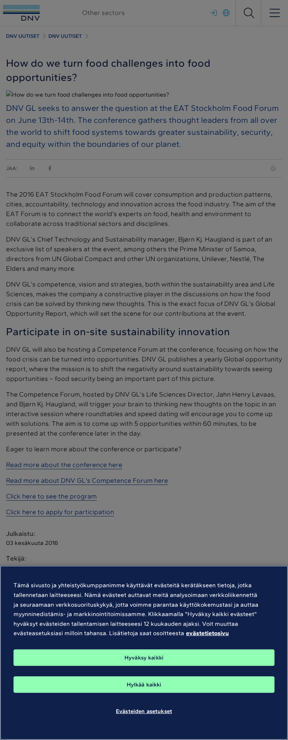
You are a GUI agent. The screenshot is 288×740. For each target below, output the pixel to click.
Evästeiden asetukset (144, 711)
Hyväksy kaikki (144, 657)
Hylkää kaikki (144, 684)
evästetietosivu (207, 633)
